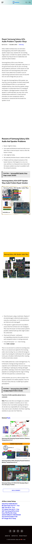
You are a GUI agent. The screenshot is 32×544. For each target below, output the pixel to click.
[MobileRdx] (16, 2)
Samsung (21, 44)
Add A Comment (16, 490)
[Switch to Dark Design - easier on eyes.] (26, 2)
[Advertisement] (16, 22)
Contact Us (14, 535)
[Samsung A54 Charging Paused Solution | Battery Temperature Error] (16, 428)
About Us (7, 535)
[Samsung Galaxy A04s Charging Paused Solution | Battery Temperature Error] (16, 451)
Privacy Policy (23, 535)
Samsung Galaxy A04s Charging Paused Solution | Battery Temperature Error (16, 461)
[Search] (30, 2)
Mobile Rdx (5, 44)
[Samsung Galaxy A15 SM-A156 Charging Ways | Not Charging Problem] (16, 473)
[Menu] (2, 2)
